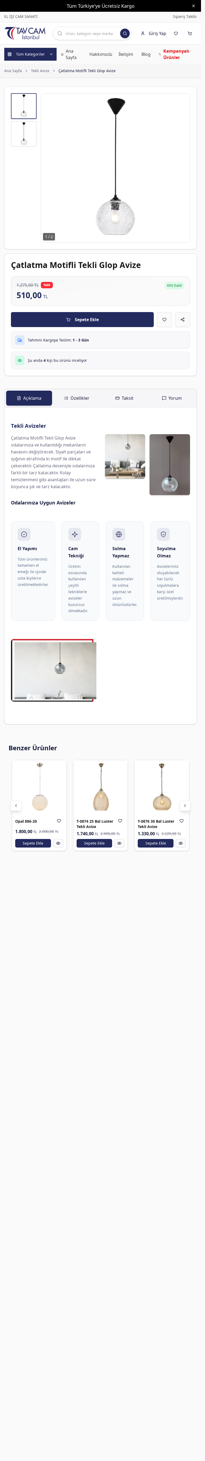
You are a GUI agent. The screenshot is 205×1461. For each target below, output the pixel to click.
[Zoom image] (183, 100)
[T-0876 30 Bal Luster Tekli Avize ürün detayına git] (162, 787)
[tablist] (100, 398)
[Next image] (183, 168)
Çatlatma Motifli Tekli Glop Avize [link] (87, 70)
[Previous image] (48, 168)
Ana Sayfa (13, 70)
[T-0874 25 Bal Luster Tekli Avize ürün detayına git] (101, 787)
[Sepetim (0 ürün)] (191, 33)
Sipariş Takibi (185, 16)
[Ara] (125, 33)
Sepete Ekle (87, 319)
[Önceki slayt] (16, 805)
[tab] (29, 398)
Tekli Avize (40, 70)
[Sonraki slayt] (185, 805)
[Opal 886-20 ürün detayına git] (39, 787)
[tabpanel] (100, 565)
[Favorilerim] (177, 33)
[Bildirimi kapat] (193, 6)
